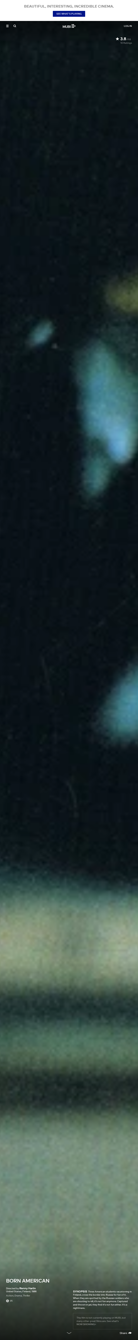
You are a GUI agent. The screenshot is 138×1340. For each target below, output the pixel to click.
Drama (18, 1295)
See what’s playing (69, 13)
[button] (7, 26)
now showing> (86, 1324)
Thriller (26, 1295)
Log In (128, 26)
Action (9, 1295)
